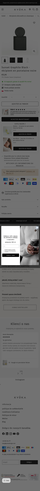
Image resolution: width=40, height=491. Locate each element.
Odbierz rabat (10, 255)
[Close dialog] (37, 227)
